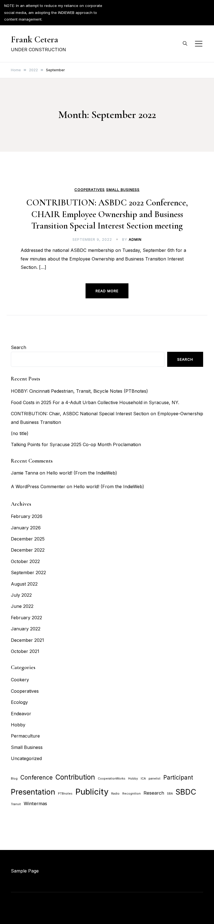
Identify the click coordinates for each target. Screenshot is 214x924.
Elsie (105, 904)
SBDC (186, 792)
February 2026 (26, 516)
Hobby (18, 725)
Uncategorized (26, 758)
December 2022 (28, 550)
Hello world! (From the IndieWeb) (82, 473)
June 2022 (22, 606)
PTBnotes (65, 793)
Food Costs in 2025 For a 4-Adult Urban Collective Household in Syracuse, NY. (95, 402)
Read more (107, 291)
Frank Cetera (34, 39)
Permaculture (25, 736)
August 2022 (24, 584)
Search (18, 347)
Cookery (20, 679)
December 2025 (28, 539)
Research (154, 793)
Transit (16, 804)
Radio (115, 793)
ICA (143, 778)
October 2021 (25, 651)
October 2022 (25, 561)
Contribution (75, 777)
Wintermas (35, 803)
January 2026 (26, 527)
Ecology (19, 702)
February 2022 (26, 617)
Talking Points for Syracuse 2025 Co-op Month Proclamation (76, 444)
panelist (154, 778)
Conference (36, 777)
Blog (14, 778)
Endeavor (21, 713)
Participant (178, 777)
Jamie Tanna (24, 473)
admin (135, 239)
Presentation (33, 792)
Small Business (123, 189)
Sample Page (25, 871)
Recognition (131, 793)
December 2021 (27, 640)
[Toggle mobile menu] (198, 43)
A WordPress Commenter (38, 486)
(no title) (19, 433)
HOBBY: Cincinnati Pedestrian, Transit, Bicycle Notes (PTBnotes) (79, 391)
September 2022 (28, 572)
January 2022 (25, 628)
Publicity (91, 792)
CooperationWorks (111, 778)
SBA (170, 793)
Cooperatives (89, 189)
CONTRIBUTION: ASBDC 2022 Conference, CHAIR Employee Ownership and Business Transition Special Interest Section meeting (107, 214)
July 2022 (21, 595)
